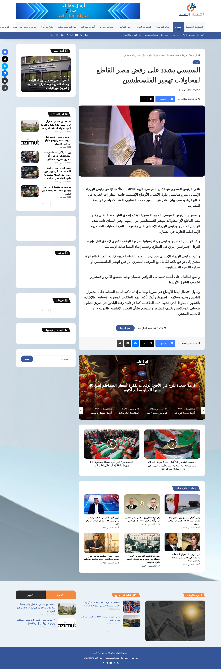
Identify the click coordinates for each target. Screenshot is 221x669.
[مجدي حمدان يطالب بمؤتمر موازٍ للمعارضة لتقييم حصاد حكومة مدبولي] (101, 543)
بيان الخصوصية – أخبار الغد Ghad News (140, 35)
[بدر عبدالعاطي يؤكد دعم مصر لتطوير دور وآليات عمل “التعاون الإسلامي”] (142, 504)
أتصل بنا (164, 35)
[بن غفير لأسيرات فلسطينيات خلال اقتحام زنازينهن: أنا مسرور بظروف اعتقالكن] (30, 157)
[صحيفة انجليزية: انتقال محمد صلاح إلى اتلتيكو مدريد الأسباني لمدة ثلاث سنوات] (131, 607)
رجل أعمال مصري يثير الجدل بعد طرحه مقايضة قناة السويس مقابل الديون (184, 520)
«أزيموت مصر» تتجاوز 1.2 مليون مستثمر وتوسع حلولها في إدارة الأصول (57, 140)
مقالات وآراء (47, 26)
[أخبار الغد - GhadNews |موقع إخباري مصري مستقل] (191, 9)
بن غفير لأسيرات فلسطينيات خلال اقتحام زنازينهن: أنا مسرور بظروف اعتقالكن (57, 156)
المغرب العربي (143, 26)
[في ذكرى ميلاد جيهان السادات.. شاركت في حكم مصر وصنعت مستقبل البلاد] (182, 542)
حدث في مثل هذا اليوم (24, 26)
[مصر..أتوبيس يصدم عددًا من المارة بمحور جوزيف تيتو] (131, 621)
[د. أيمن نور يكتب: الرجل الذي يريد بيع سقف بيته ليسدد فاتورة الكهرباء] (30, 191)
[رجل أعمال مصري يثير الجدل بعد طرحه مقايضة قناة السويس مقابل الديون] (182, 504)
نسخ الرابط (125, 328)
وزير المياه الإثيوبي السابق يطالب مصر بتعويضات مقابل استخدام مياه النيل (102, 520)
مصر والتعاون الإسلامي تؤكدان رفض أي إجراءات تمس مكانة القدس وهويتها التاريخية (46, 84)
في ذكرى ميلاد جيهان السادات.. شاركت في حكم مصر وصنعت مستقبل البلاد (185, 557)
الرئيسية (194, 55)
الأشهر (31, 595)
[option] (142, 387)
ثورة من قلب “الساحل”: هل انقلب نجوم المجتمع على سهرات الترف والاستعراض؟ (142, 387)
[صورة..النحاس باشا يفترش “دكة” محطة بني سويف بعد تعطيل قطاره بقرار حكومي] (142, 543)
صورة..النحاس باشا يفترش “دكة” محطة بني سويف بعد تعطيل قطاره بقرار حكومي (143, 559)
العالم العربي (163, 26)
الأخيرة (60, 595)
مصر (179, 26)
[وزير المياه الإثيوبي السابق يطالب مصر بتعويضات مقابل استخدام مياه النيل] (101, 504)
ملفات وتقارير (106, 26)
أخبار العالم (125, 26)
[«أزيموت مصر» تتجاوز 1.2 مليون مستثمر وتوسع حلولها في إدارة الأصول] (30, 141)
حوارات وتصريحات (67, 26)
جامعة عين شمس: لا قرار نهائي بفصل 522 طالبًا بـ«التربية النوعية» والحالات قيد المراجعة (56, 124)
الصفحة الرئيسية (194, 26)
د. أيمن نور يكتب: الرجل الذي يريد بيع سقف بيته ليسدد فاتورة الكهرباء (56, 190)
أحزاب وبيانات (88, 26)
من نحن (175, 35)
